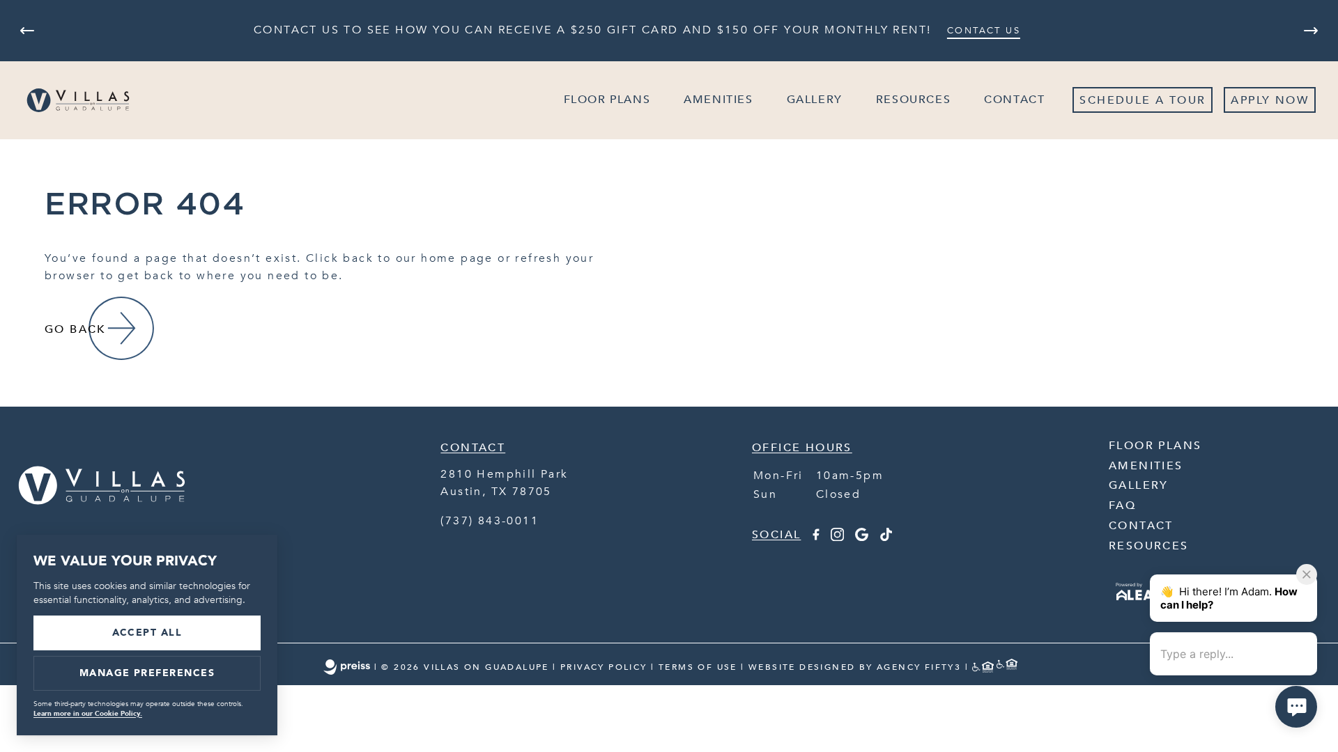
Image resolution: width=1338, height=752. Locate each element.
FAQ (1122, 505)
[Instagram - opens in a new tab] (837, 537)
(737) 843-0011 (489, 520)
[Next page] (1311, 31)
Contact (1014, 99)
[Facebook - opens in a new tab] (815, 537)
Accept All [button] (147, 632)
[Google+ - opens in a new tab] (861, 537)
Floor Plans (607, 99)
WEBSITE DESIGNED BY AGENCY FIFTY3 (854, 667)
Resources (913, 99)
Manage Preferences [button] (147, 673)
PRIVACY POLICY (603, 667)
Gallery (815, 99)
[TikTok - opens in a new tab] (886, 537)
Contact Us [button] (983, 30)
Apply (1250, 100)
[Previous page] (27, 31)
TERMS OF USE (698, 667)
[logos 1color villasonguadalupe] (101, 527)
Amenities (718, 99)
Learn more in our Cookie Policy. (87, 714)
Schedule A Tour (1142, 100)
